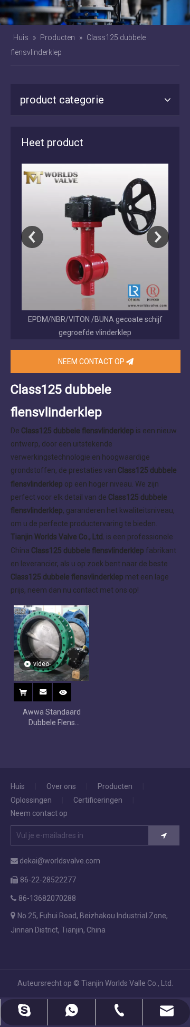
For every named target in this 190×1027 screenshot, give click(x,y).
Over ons (61, 786)
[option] (95, 251)
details (69, 689)
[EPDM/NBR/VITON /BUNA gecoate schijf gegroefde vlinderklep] (95, 237)
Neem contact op (39, 813)
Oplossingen (31, 800)
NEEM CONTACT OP (92, 361)
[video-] (51, 643)
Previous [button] (32, 237)
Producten (115, 786)
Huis (18, 786)
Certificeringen (97, 800)
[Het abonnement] (163, 835)
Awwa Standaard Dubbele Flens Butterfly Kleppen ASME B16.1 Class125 (51, 718)
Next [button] (158, 237)
